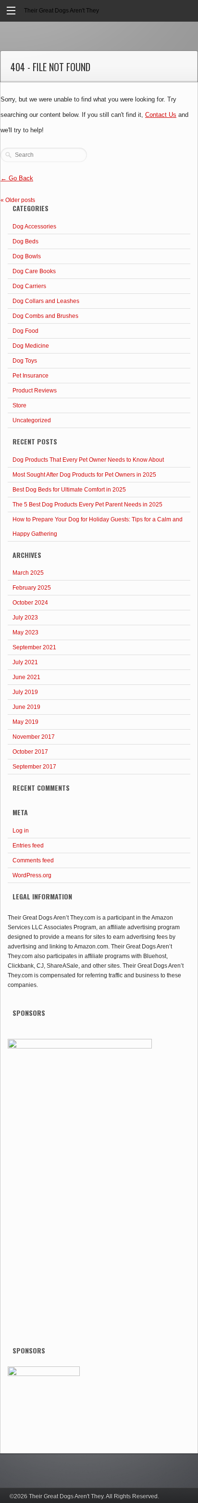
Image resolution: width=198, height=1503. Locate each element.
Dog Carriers (29, 286)
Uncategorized (31, 420)
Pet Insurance (30, 375)
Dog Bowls (26, 256)
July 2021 (25, 662)
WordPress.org (31, 875)
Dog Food (25, 331)
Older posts (17, 200)
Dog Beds (25, 241)
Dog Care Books (34, 271)
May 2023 (25, 632)
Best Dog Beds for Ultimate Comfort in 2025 (69, 489)
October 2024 (30, 602)
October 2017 (30, 751)
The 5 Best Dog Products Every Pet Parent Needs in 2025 (87, 504)
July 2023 (25, 617)
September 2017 (34, 766)
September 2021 (34, 647)
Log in (20, 830)
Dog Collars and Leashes (45, 301)
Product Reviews (34, 390)
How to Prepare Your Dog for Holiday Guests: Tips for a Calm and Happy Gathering (97, 526)
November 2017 (33, 736)
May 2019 (25, 722)
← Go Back (16, 178)
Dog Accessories (34, 226)
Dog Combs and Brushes (45, 316)
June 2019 (26, 707)
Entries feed (28, 845)
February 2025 (31, 587)
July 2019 (25, 692)
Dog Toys (24, 360)
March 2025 (28, 572)
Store (19, 405)
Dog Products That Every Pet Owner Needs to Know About (88, 459)
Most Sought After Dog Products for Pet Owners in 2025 (84, 474)
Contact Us (160, 114)
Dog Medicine (30, 345)
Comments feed (33, 860)
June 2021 (26, 677)
